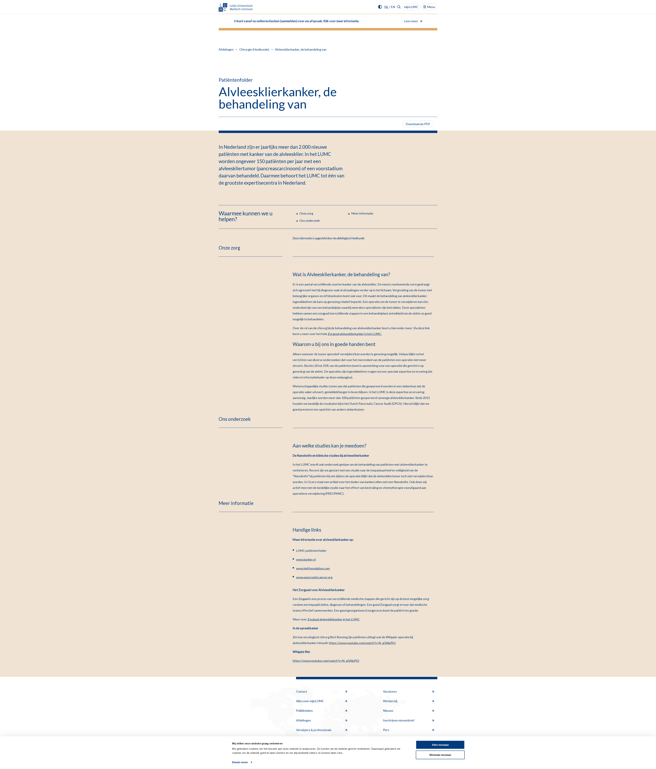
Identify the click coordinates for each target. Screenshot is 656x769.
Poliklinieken (304, 710)
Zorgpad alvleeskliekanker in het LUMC (333, 619)
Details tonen (240, 762)
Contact (301, 691)
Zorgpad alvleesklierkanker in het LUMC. (355, 334)
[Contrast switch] (380, 6)
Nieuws (388, 710)
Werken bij (390, 701)
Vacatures (390, 691)
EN (393, 7)
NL (386, 7)
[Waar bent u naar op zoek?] (399, 6)
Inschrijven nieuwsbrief (398, 720)
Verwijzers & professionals (313, 730)
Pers (386, 730)
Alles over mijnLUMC (310, 701)
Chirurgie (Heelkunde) (254, 49)
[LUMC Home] (236, 7)
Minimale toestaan (440, 754)
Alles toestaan (440, 744)
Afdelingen (226, 49)
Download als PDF (418, 124)
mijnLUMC (411, 7)
